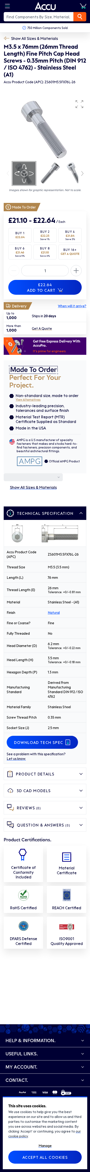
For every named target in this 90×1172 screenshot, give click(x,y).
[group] (45, 129)
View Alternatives (28, 399)
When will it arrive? (72, 306)
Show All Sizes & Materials (34, 38)
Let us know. (16, 758)
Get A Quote (42, 328)
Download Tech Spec (38, 742)
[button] (79, 104)
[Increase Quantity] (13, 270)
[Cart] (83, 6)
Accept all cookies (45, 1157)
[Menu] (7, 6)
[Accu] (45, 6)
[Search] (79, 16)
